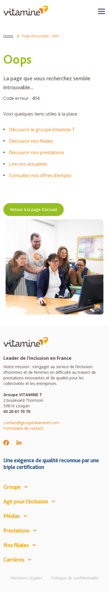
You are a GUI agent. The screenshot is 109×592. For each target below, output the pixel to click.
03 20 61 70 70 (16, 411)
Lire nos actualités (28, 164)
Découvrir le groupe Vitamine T (42, 129)
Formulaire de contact (23, 428)
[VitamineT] (25, 11)
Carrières (13, 559)
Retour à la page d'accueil (33, 209)
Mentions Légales (26, 578)
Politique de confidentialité (75, 578)
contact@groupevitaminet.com (31, 422)
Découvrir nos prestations (36, 152)
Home (8, 36)
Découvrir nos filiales (31, 141)
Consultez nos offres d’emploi (40, 175)
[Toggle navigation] (101, 11)
